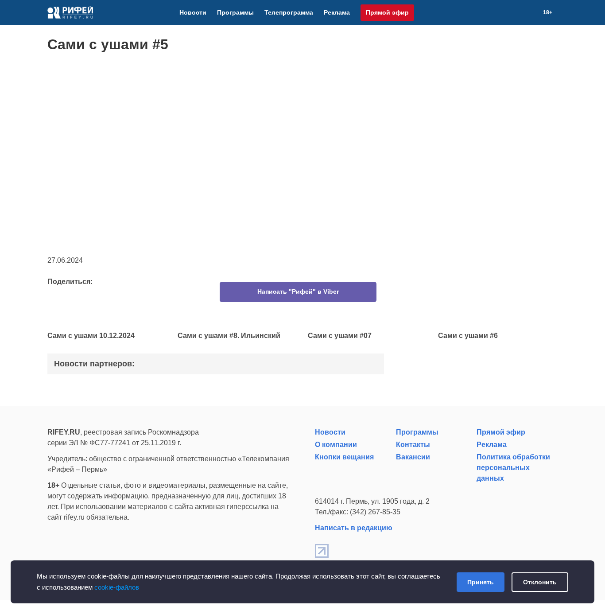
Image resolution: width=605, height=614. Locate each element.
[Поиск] (532, 12)
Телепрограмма (288, 12)
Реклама (337, 12)
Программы (235, 12)
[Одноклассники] (521, 12)
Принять (480, 582)
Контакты (413, 444)
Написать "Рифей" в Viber (298, 291)
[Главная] (70, 12)
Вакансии (413, 457)
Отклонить (540, 582)
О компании (336, 444)
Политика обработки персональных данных (513, 467)
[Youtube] (511, 12)
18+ (547, 12)
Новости (192, 12)
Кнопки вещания (344, 457)
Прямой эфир (387, 12)
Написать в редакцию (353, 528)
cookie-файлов (116, 587)
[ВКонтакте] (500, 12)
